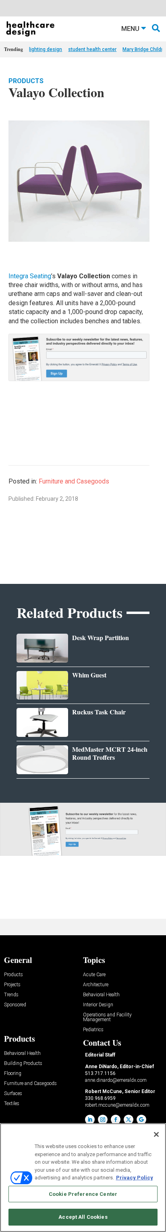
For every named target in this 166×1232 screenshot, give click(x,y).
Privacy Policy (134, 1178)
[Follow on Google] (141, 1119)
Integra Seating (29, 276)
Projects (12, 984)
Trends (11, 994)
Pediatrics (93, 1029)
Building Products (23, 1063)
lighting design (45, 49)
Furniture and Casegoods (74, 481)
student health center (92, 49)
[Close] (156, 1134)
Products (26, 81)
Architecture (95, 984)
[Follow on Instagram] (103, 1119)
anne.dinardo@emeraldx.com (116, 1080)
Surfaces (13, 1093)
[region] (83, 1177)
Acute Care (94, 974)
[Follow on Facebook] (115, 1119)
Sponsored (15, 1005)
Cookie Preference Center (83, 1194)
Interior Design (98, 1005)
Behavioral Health (101, 994)
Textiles (11, 1103)
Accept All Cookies (82, 1217)
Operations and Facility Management (107, 1017)
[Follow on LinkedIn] (90, 1119)
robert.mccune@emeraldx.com (117, 1105)
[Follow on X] (128, 1119)
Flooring (12, 1073)
